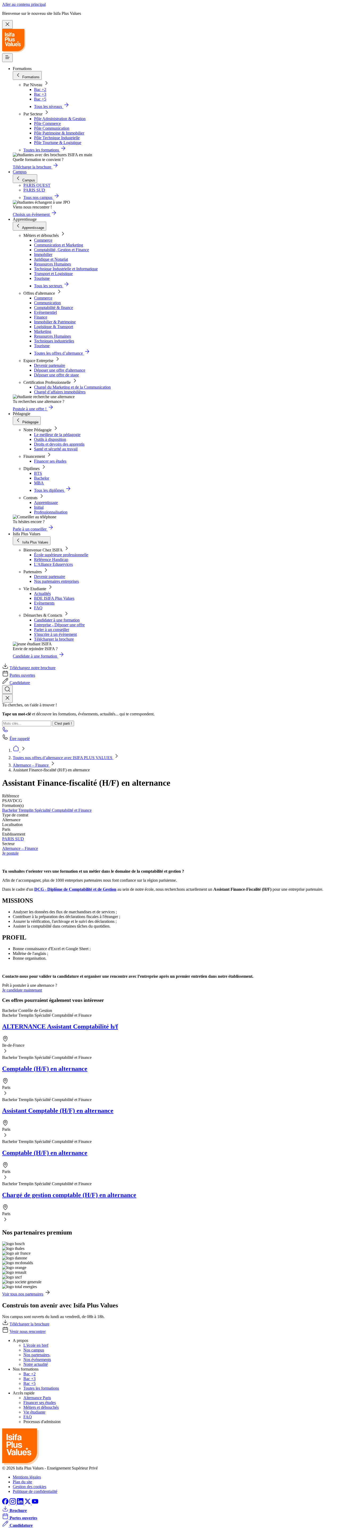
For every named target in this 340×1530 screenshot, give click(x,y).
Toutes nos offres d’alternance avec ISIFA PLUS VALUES (63, 757)
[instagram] (13, 1503)
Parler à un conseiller (51, 629)
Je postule (10, 853)
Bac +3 (40, 94)
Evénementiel (45, 312)
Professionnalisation (50, 512)
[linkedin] (20, 1503)
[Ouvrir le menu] (7, 57)
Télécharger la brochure (54, 639)
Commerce (43, 240)
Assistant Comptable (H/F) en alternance (57, 1110)
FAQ (38, 608)
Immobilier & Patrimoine (55, 322)
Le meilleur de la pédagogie (57, 434)
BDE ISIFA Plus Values (54, 598)
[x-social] (28, 1503)
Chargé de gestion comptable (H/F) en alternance (69, 1195)
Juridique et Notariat (51, 259)
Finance (40, 317)
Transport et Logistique (53, 273)
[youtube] (35, 1503)
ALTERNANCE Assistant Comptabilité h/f (60, 1026)
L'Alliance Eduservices (53, 564)
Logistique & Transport (53, 326)
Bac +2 (40, 89)
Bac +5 (40, 99)
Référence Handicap (51, 559)
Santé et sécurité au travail (56, 449)
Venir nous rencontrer (28, 1331)
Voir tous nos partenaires (22, 1294)
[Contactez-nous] (5, 731)
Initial (39, 507)
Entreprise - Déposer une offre (59, 625)
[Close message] (7, 24)
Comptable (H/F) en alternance (44, 1068)
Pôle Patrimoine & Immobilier (59, 133)
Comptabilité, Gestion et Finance (61, 249)
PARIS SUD (13, 839)
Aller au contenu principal (24, 4)
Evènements (44, 603)
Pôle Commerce (47, 123)
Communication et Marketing (58, 245)
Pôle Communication (51, 128)
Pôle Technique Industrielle (57, 138)
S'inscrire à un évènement (55, 634)
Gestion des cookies (29, 1486)
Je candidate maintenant (22, 990)
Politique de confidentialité (35, 1491)
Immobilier (43, 254)
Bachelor (41, 478)
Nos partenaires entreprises (56, 581)
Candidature (20, 682)
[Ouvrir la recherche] (7, 689)
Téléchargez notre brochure (33, 668)
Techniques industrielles (54, 341)
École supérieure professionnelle (61, 555)
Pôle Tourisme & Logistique (57, 142)
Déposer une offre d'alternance (59, 370)
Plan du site (22, 1482)
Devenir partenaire (49, 365)
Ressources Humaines (52, 264)
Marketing (42, 331)
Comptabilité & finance (53, 307)
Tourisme (42, 278)
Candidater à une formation (57, 620)
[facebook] (6, 1503)
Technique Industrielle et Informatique (66, 269)
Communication (47, 303)
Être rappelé (20, 738)
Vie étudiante (34, 1412)
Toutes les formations (41, 1388)
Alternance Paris (37, 1398)
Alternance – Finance (31, 765)
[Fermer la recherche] (7, 698)
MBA (39, 483)
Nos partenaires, (36, 1355)
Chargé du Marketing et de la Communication (72, 387)
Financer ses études (50, 461)
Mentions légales (27, 1477)
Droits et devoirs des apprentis (59, 444)
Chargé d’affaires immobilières (60, 392)
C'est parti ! (63, 723)
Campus (20, 171)
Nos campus (33, 1350)
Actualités (42, 593)
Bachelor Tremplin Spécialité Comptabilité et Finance (47, 810)
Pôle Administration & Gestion (60, 118)
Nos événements (37, 1359)
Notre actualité (35, 1364)
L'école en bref (35, 1345)
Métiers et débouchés (41, 1407)
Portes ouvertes (22, 675)
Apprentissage (46, 502)
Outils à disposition (50, 439)
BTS (38, 473)
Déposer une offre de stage (56, 375)
